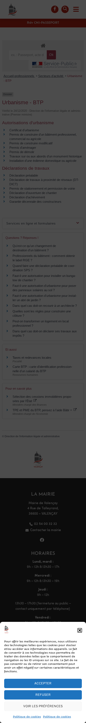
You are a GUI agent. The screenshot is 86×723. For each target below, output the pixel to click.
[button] (80, 630)
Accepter (43, 683)
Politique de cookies (27, 717)
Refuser (43, 695)
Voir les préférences (43, 706)
